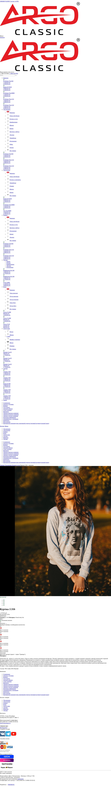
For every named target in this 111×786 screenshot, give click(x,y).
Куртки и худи (14, 119)
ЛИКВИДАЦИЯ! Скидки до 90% (9, 1)
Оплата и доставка (8, 404)
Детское (5, 260)
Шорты (12, 125)
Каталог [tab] (2, 426)
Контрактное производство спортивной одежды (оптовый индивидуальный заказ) (26, 423)
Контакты (6, 411)
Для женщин (6, 109)
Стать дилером (7, 410)
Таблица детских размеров (10, 416)
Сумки (8, 336)
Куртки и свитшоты (15, 179)
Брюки (11, 128)
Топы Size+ (13, 302)
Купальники (13, 141)
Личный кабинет (8, 408)
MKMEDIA (11, 784)
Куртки (9, 263)
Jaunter (5, 400)
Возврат (5, 406)
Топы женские (14, 293)
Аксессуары (6, 328)
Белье (4, 287)
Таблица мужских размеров (11, 414)
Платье (12, 147)
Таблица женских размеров (10, 413)
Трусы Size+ (13, 306)
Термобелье (13, 138)
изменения (20, 779)
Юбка (11, 144)
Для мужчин (6, 170)
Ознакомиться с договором (10, 419)
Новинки (5, 78)
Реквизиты (6, 420)
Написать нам (4, 726)
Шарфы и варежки (15, 339)
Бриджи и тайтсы (14, 131)
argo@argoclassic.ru (5, 723)
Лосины (12, 135)
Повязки (12, 346)
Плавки (12, 186)
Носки (11, 331)
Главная (2, 465)
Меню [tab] (6, 426)
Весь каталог (6, 422)
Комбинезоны (13, 122)
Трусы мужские (14, 299)
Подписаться (3, 727)
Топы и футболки (14, 116)
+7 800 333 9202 (13, 73)
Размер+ (5, 215)
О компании (6, 403)
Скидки (5, 368)
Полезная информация (9, 417)
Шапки (12, 335)
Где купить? (6, 407)
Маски (11, 342)
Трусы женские (14, 296)
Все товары (13, 150)
